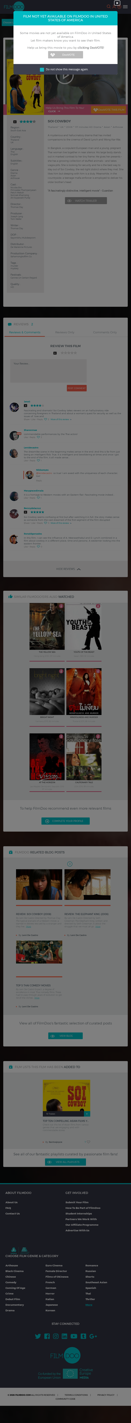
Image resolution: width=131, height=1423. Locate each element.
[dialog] (65, 711)
